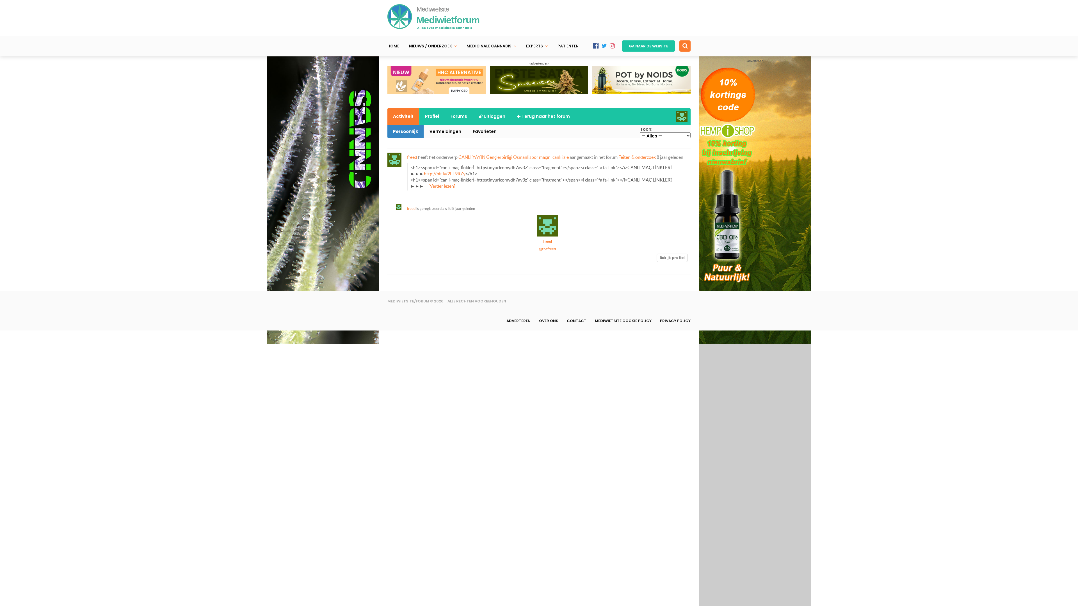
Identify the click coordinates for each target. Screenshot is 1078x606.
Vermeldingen (445, 131)
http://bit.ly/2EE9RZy (444, 173)
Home (393, 46)
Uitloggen (494, 116)
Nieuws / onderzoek (430, 46)
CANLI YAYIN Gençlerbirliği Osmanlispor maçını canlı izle (513, 157)
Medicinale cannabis (489, 46)
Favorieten (485, 131)
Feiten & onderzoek (637, 157)
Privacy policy (675, 320)
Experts (534, 46)
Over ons (548, 320)
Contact (576, 320)
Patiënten (568, 46)
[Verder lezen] (441, 186)
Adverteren (518, 320)
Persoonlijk (405, 131)
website (648, 46)
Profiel (432, 116)
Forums (459, 116)
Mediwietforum (447, 20)
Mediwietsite (433, 9)
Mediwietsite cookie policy (623, 320)
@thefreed (547, 249)
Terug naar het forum (545, 116)
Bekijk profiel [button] (672, 257)
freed (412, 157)
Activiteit (403, 116)
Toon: (646, 129)
